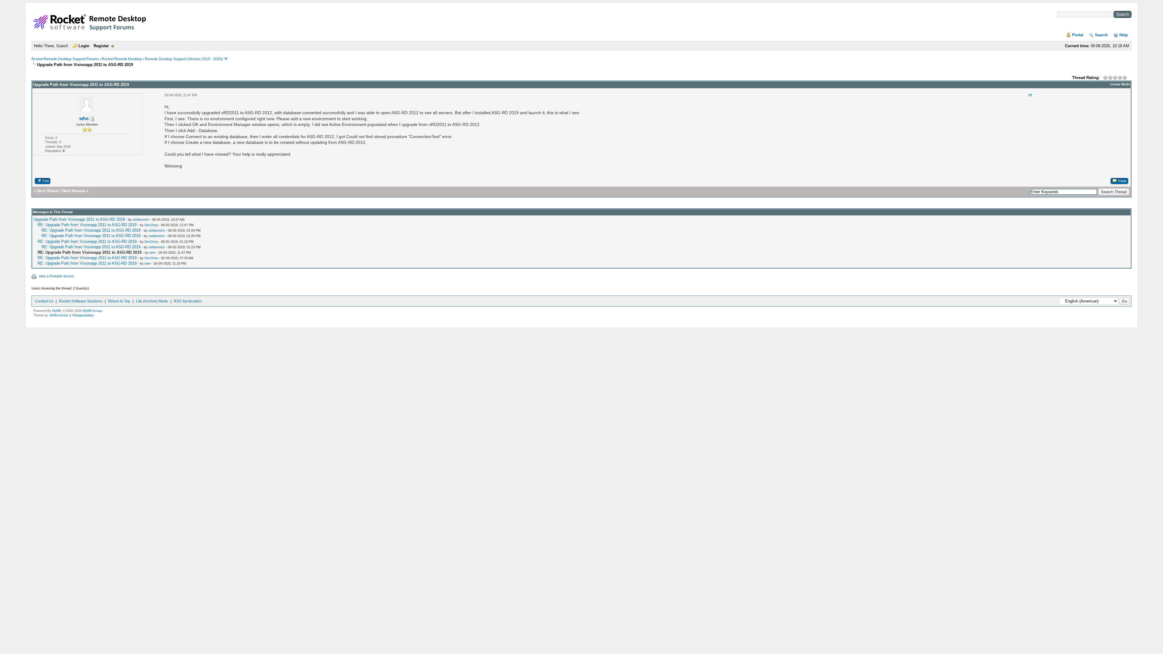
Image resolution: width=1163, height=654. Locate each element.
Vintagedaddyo (83, 315)
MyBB (56, 310)
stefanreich (141, 219)
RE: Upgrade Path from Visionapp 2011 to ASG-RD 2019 (87, 225)
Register (101, 46)
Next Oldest (47, 191)
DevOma (151, 225)
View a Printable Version (56, 276)
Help (1123, 35)
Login (83, 46)
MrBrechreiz (59, 315)
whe (84, 118)
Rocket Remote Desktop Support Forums (65, 59)
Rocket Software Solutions (80, 301)
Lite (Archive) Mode (152, 301)
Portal (1077, 35)
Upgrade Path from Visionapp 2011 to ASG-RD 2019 (79, 219)
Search (1101, 35)
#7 (1030, 95)
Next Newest (73, 191)
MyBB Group (92, 310)
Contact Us (44, 301)
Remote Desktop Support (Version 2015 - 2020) (184, 59)
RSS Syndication (188, 301)
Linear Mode (1120, 84)
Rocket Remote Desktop (122, 59)
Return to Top (119, 301)
